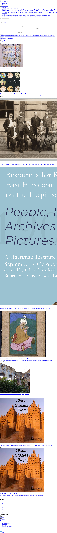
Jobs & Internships (9, 16)
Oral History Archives (44, 36)
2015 (2, 502)
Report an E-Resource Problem (6, 523)
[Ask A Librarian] (0, 2)
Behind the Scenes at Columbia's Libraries (7, 526)
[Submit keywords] (0, 18)
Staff (29, 16)
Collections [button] (3, 11)
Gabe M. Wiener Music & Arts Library (8, 10)
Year (1, 39)
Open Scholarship (39, 36)
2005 (2, 509)
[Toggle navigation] (0, 0)
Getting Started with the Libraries (17, 15)
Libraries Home (4, 21)
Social (7, 38)
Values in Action (11, 38)
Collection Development (30, 12)
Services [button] (4, 7)
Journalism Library (22, 10)
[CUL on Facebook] (0, 520)
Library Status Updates (14, 16)
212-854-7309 (2, 517)
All (0, 35)
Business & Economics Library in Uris (33, 9)
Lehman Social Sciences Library (28, 10)
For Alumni (7, 8)
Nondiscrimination (12, 529)
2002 (2, 511)
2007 (2, 508)
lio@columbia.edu (2, 519)
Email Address (20, 29)
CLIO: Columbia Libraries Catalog (22, 12)
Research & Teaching (4, 15)
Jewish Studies (6, 36)
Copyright (3, 527)
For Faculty (10, 8)
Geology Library (47, 35)
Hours (2, 4)
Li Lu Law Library (34, 10)
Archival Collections (15, 12)
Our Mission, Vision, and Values (23, 16)
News (18, 16)
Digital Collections (35, 12)
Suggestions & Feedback (5, 522)
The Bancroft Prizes (4, 524)
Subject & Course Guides (41, 15)
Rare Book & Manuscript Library (46, 10)
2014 (2, 503)
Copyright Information (10, 15)
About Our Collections (4, 12)
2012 (2, 504)
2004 (2, 510)
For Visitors (16, 8)
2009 (2, 506)
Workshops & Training (47, 15)
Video (8, 38)
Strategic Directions (32, 16)
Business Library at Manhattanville (42, 9)
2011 (2, 505)
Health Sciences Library (16, 10)
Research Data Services (35, 15)
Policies (28, 16)
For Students (13, 8)
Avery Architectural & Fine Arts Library (12, 9)
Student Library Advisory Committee (39, 16)
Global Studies (23, 15)
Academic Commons (10, 12)
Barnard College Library (8, 35)
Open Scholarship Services (28, 15)
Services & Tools (4, 8)
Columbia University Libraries (35, 35)
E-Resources (39, 12)
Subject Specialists (54, 12)
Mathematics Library (39, 10)
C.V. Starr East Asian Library (27, 35)
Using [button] (4, 13)
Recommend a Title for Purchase (45, 12)
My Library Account (4, 3)
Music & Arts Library (34, 36)
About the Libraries (4, 16)
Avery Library (3, 35)
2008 (2, 507)
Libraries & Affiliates (4, 9)
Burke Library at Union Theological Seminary (22, 9)
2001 (2, 512)
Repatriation (50, 12)
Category (2, 37)
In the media (2, 38)
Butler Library (48, 9)
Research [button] (4, 14)
